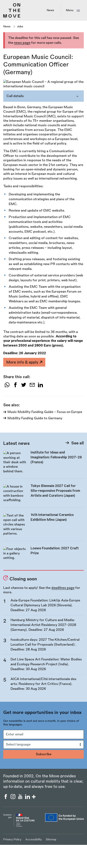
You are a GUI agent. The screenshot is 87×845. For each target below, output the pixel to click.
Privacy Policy (12, 839)
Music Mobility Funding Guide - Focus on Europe (44, 412)
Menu (69, 10)
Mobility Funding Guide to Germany (34, 418)
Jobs (20, 26)
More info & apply (22, 362)
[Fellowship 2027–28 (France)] (43, 464)
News (50, 10)
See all (77, 443)
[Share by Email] (32, 386)
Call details (15, 96)
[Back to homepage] (11, 16)
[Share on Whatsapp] (7, 386)
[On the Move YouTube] (20, 798)
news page (22, 42)
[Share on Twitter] (23, 386)
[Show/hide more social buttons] (34, 797)
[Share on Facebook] (15, 386)
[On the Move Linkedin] (28, 798)
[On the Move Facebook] (6, 798)
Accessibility (33, 839)
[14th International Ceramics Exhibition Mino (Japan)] (43, 526)
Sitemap (51, 839)
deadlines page (62, 587)
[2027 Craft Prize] (43, 555)
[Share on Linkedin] (40, 386)
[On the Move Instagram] (13, 798)
